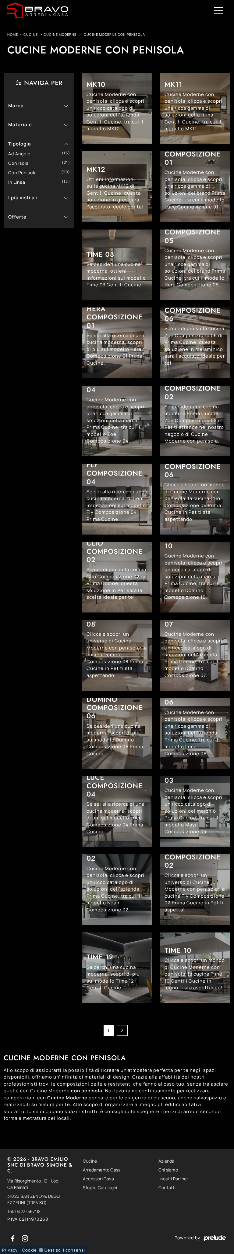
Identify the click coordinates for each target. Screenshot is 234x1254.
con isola (20, 163)
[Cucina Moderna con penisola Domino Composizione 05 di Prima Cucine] (117, 733)
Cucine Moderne (60, 34)
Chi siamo (168, 1170)
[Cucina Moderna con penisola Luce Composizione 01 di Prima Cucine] (195, 186)
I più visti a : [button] (23, 197)
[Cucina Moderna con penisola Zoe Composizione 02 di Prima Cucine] (195, 421)
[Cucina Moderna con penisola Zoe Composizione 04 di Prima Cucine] (117, 421)
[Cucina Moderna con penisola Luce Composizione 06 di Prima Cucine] (195, 733)
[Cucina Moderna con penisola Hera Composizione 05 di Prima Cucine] (195, 265)
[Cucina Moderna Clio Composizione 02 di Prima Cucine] (117, 577)
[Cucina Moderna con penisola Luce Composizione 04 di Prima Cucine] (117, 811)
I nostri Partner (173, 1179)
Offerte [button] (17, 217)
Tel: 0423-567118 (24, 1211)
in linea (19, 182)
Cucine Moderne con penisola (114, 34)
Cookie (29, 1250)
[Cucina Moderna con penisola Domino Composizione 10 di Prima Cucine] (195, 577)
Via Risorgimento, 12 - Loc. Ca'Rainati (33, 1184)
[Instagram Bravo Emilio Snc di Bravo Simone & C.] (25, 1238)
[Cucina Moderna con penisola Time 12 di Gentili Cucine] (117, 967)
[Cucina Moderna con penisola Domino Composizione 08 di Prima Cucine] (117, 655)
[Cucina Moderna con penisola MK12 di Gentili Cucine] (117, 186)
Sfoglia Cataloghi (100, 1187)
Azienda (166, 1161)
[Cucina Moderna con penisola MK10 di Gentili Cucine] (117, 108)
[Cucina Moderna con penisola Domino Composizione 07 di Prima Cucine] (195, 655)
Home (12, 34)
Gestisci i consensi (64, 1250)
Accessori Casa (98, 1179)
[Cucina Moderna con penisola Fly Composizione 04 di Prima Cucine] (117, 499)
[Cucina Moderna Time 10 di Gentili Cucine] (195, 967)
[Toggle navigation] (218, 10)
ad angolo (21, 153)
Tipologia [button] (19, 144)
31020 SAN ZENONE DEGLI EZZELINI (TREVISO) (33, 1199)
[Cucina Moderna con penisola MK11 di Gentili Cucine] (195, 108)
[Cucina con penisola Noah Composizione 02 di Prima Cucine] (117, 889)
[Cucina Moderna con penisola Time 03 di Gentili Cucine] (117, 265)
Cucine (30, 34)
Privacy (10, 1250)
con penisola (24, 172)
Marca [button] (16, 105)
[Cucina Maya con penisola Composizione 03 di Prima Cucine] (195, 811)
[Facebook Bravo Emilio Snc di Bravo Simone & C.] (13, 1238)
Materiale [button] (20, 124)
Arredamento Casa (102, 1170)
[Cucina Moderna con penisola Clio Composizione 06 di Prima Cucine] (195, 499)
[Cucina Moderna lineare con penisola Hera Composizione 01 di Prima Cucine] (117, 342)
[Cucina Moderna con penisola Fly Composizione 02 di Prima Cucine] (195, 889)
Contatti (167, 1187)
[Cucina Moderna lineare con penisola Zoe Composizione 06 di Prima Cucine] (195, 342)
